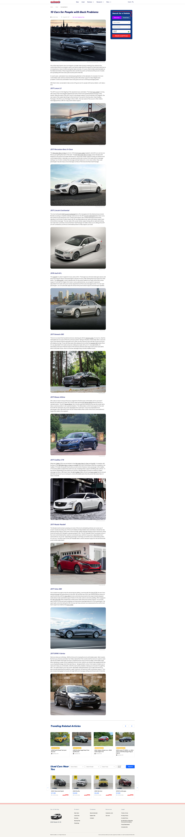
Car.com (108, 815)
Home (51, 7)
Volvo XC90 (94, 592)
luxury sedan (95, 92)
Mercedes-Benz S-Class (59, 153)
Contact (92, 818)
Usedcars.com (109, 813)
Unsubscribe (124, 827)
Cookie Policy (124, 818)
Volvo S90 (67, 596)
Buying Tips (77, 820)
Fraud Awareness (125, 824)
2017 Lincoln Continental (68, 214)
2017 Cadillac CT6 (77, 472)
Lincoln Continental (89, 216)
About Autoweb (93, 813)
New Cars (117, 17)
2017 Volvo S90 (56, 599)
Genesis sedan (89, 338)
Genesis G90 (94, 343)
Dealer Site (92, 815)
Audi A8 (55, 277)
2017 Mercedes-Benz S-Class (83, 155)
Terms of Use (124, 813)
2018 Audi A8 (60, 280)
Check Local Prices (121, 36)
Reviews (76, 818)
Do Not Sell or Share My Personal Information (127, 821)
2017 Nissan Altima (87, 402)
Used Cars (126, 17)
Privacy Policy (124, 815)
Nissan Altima (68, 404)
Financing (76, 823)
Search (130, 766)
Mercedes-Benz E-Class (82, 463)
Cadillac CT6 (59, 463)
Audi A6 (93, 463)
